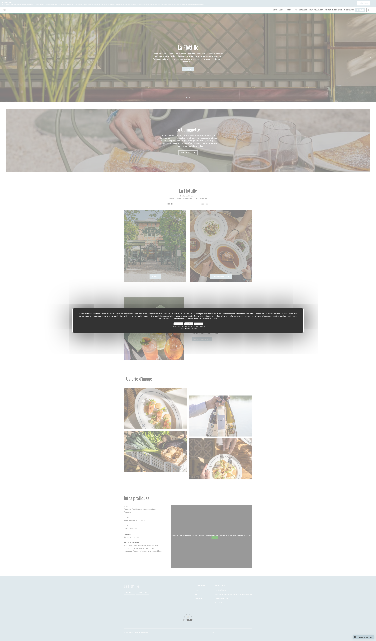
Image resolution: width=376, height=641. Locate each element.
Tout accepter (178, 324)
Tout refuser (188, 324)
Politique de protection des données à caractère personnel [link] (189, 326)
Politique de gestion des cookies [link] (188, 328)
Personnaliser (198, 324)
